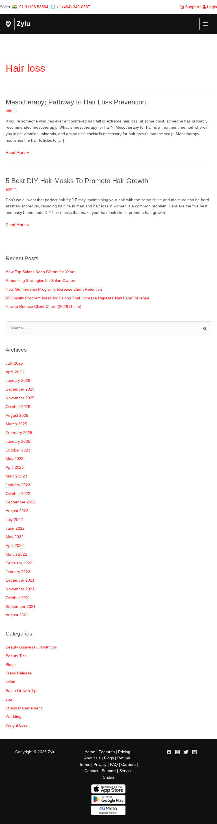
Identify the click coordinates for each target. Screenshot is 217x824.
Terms (84, 764)
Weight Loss (17, 725)
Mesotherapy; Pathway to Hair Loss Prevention (76, 102)
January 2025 (18, 441)
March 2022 (16, 554)
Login (211, 7)
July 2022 (14, 520)
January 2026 (18, 380)
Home (89, 752)
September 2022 (21, 502)
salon (10, 682)
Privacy (100, 764)
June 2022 (15, 528)
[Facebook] (169, 752)
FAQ (114, 764)
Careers (128, 764)
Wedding (13, 717)
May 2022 (14, 537)
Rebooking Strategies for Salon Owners (41, 281)
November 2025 (20, 398)
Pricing (124, 752)
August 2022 (17, 511)
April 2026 (15, 372)
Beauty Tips (16, 656)
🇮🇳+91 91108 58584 (30, 7)
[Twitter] (185, 752)
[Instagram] (177, 752)
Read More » (17, 152)
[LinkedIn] (194, 752)
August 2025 (17, 415)
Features (107, 752)
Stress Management (24, 708)
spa (9, 699)
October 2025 (18, 407)
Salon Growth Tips (22, 691)
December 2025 (20, 389)
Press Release (19, 673)
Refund (123, 758)
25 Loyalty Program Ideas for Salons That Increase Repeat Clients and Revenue (77, 298)
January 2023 (18, 485)
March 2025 (16, 424)
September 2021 (21, 606)
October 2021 (18, 598)
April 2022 (15, 546)
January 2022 (18, 572)
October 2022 (18, 494)
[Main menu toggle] (205, 24)
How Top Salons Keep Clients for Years (40, 272)
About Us (92, 758)
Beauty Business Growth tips (31, 647)
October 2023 (18, 450)
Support (191, 7)
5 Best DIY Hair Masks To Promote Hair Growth (77, 181)
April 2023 (15, 467)
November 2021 (20, 589)
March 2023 (16, 476)
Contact (91, 771)
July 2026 (14, 363)
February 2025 (19, 433)
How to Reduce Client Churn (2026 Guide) (43, 306)
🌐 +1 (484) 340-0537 (70, 7)
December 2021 (20, 580)
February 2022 (19, 563)
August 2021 (17, 615)
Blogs (11, 665)
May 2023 (14, 459)
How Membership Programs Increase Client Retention (54, 289)
